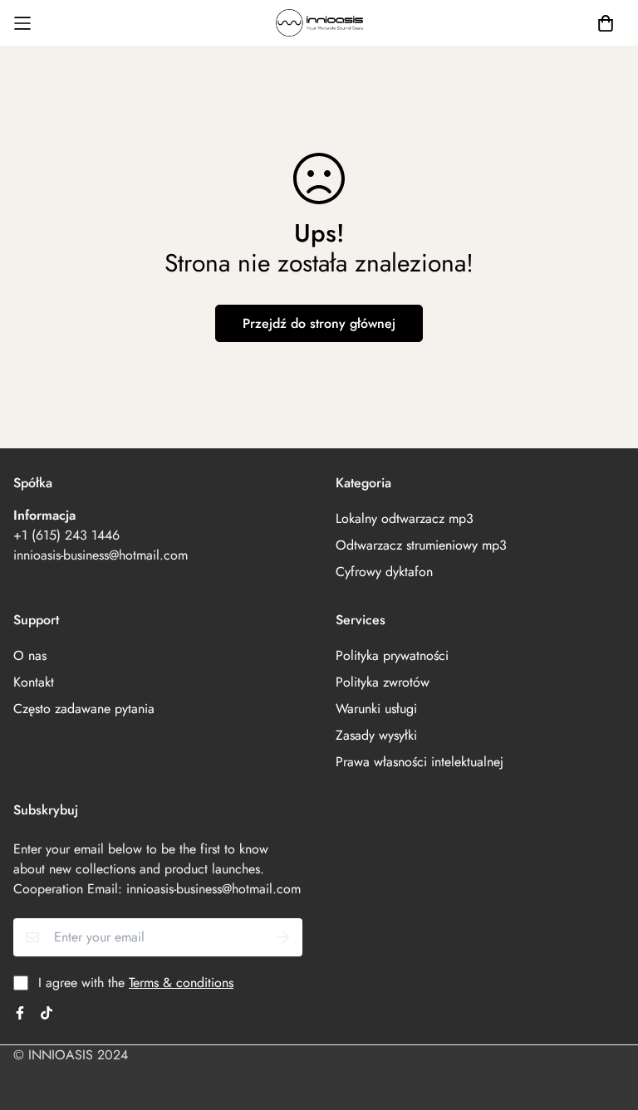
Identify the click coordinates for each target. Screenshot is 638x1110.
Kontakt (33, 682)
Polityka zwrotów (382, 682)
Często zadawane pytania (84, 708)
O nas (30, 655)
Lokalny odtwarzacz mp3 (405, 518)
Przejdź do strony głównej (319, 323)
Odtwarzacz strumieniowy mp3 (421, 545)
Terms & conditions (181, 982)
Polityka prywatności (392, 655)
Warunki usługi (376, 708)
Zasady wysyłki (376, 735)
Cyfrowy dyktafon (384, 571)
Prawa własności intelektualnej (419, 761)
